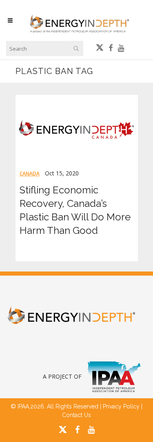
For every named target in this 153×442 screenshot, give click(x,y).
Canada (30, 173)
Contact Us (76, 415)
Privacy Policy (121, 406)
